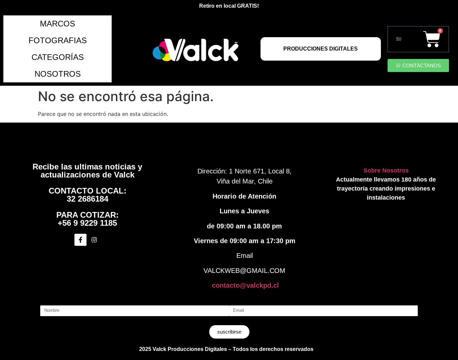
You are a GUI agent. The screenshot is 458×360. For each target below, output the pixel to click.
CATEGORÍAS (58, 57)
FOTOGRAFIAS (57, 40)
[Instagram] (94, 240)
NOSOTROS (58, 73)
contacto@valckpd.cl (245, 285)
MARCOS (57, 23)
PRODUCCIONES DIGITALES (320, 49)
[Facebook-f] (80, 240)
